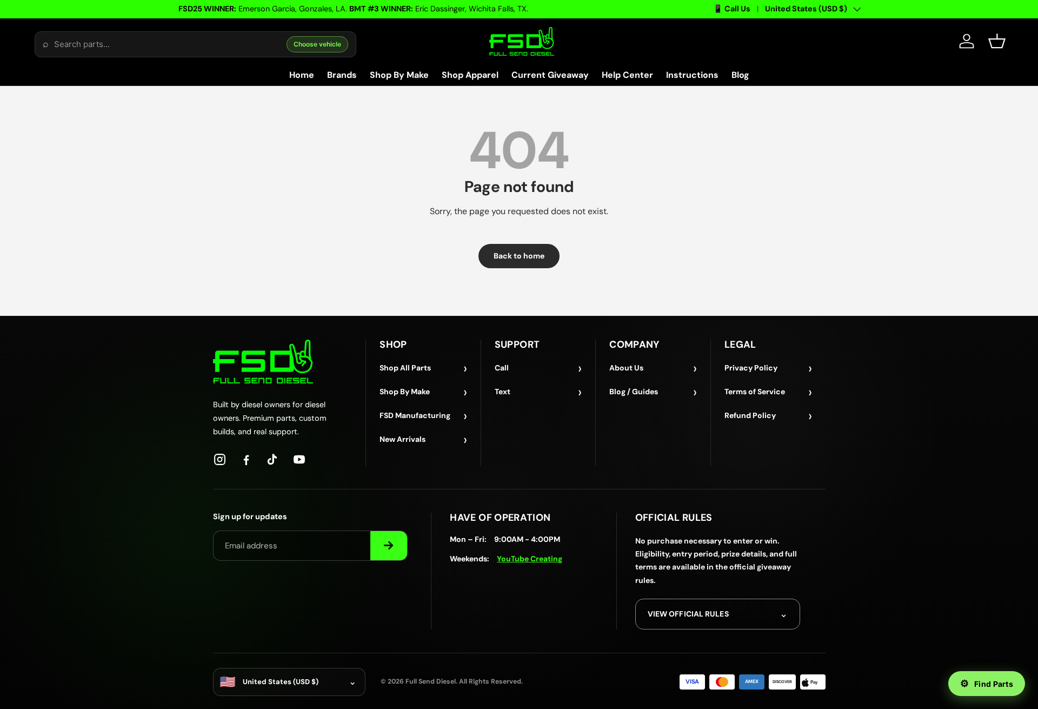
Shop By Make (399, 75)
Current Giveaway (550, 75)
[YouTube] (299, 459)
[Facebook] (246, 459)
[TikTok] (273, 459)
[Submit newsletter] (388, 545)
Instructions (692, 75)
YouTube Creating (529, 559)
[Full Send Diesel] (263, 361)
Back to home (519, 256)
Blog (740, 75)
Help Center (627, 75)
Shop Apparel (470, 75)
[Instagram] (220, 459)
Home (301, 75)
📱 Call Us (731, 9)
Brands (342, 75)
